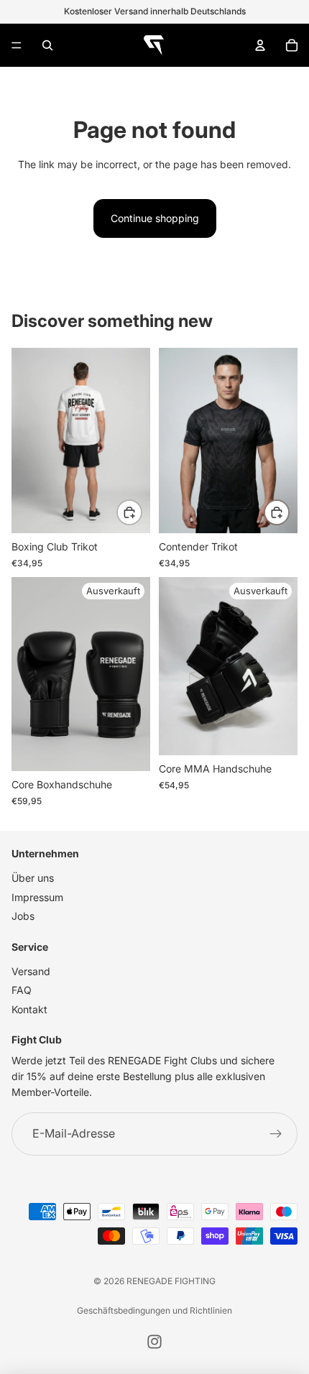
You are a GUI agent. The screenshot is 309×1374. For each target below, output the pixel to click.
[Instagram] (154, 1341)
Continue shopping (155, 218)
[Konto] (260, 45)
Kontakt (29, 1009)
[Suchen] (47, 45)
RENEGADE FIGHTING (171, 1281)
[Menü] (16, 45)
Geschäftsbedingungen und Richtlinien (154, 1310)
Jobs (22, 916)
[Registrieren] (276, 1134)
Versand (30, 971)
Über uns (32, 878)
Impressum (37, 897)
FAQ (21, 990)
